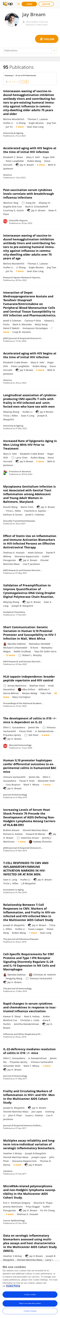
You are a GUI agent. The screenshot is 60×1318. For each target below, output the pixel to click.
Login (29, 4)
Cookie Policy (13, 1286)
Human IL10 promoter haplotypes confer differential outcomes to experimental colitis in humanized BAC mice (29, 766)
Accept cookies (30, 1294)
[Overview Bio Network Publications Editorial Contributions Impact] (30, 50)
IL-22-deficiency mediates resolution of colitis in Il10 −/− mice (29, 1051)
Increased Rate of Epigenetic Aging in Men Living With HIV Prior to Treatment (30, 444)
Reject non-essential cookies (30, 1303)
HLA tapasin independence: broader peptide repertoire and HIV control (29, 678)
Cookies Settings (30, 1311)
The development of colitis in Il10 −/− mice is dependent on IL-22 (29, 720)
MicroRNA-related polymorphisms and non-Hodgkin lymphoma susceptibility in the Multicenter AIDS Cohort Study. (29, 1191)
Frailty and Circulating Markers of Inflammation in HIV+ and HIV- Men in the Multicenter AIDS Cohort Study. (29, 1096)
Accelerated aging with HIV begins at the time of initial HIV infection (29, 150)
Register (46, 4)
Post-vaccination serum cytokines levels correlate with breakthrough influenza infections (28, 193)
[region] (30, 1289)
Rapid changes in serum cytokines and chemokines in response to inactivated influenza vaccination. (29, 1007)
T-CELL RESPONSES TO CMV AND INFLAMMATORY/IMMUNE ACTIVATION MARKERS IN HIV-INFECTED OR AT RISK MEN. (25, 868)
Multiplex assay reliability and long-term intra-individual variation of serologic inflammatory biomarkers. (29, 1144)
